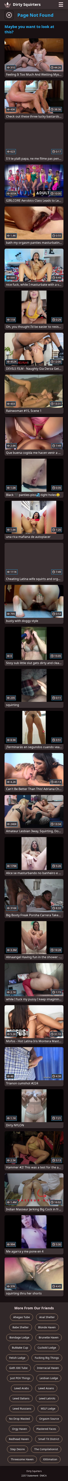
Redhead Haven (19, 1439)
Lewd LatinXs (47, 1398)
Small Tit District (48, 1439)
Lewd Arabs (21, 1388)
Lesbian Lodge (49, 1378)
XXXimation (50, 1459)
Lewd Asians (46, 1388)
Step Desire (17, 1449)
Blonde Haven (47, 1327)
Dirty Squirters (27, 4)
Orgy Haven (19, 1429)
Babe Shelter (20, 1327)
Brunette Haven (49, 1337)
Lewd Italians (21, 1398)
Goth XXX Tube (18, 1368)
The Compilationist (46, 1449)
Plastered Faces (46, 1429)
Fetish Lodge (17, 1358)
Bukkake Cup (20, 1347)
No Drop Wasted (19, 1418)
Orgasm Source (49, 1418)
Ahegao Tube (21, 1317)
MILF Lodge (48, 1408)
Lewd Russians (22, 1408)
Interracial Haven (48, 1368)
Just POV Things (20, 1378)
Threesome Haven (22, 1459)
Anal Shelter (47, 1317)
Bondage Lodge (19, 1337)
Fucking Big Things (47, 1358)
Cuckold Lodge (47, 1347)
